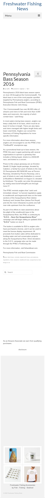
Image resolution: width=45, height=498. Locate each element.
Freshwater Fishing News (22, 6)
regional (22, 89)
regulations (6, 260)
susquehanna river (35, 260)
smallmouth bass (24, 260)
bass (5, 257)
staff (7, 89)
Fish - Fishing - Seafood (23, 488)
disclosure (22, 350)
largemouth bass (25, 257)
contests (16, 257)
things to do (6, 262)
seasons (16, 260)
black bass (11, 257)
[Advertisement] (22, 42)
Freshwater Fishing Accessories (22, 485)
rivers (11, 260)
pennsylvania (34, 257)
